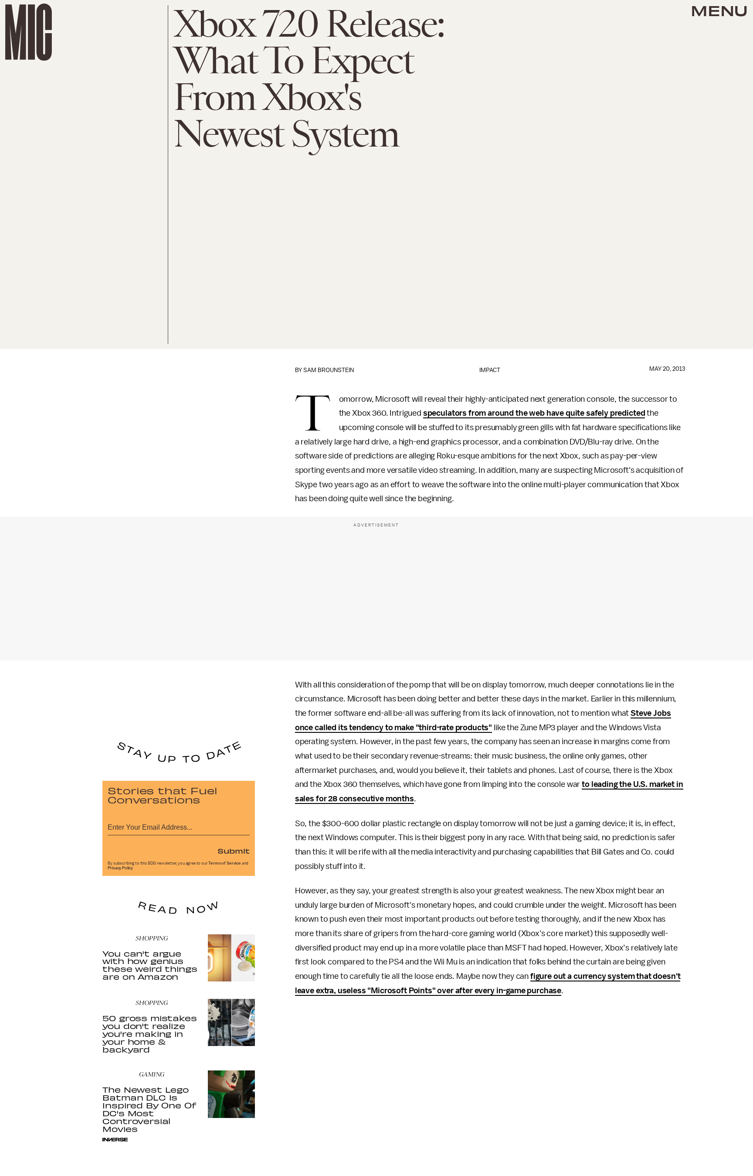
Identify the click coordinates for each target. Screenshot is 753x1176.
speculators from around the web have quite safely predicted (534, 413)
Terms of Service (224, 863)
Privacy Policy (120, 868)
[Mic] (28, 32)
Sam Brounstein (328, 370)
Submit (233, 850)
